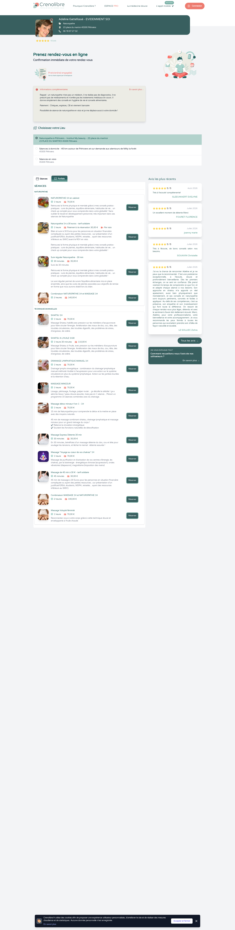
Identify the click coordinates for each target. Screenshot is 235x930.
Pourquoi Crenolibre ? (84, 6)
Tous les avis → (190, 340)
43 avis (53, 41)
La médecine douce (137, 6)
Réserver (132, 207)
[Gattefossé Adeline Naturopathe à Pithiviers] (44, 28)
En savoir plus (136, 89)
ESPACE (111, 6)
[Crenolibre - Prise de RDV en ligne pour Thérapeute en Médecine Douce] (48, 5)
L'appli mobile (164, 5)
